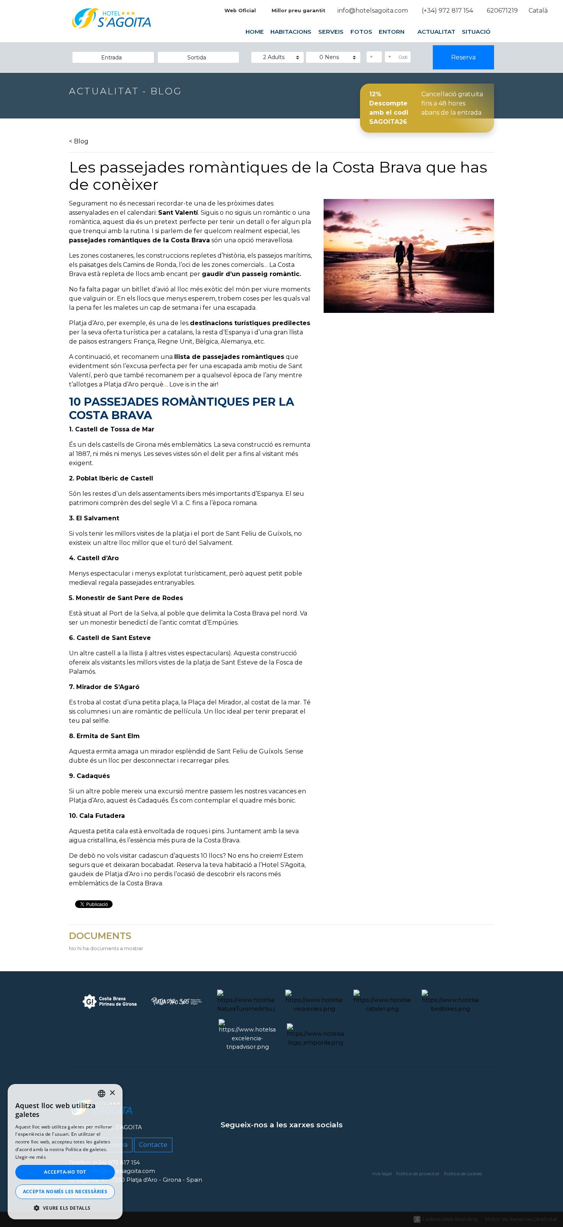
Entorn (392, 31)
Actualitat (436, 31)
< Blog (78, 141)
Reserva (463, 57)
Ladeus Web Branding (450, 1219)
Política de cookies (463, 1173)
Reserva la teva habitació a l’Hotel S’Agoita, (241, 864)
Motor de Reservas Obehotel (521, 1219)
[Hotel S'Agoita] (111, 24)
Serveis (331, 31)
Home (254, 31)
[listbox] (101, 1093)
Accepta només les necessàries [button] (65, 1191)
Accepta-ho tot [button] (65, 1172)
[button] (65, 1208)
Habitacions (290, 31)
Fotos (361, 31)
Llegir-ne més (30, 1157)
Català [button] (539, 10)
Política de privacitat (418, 1173)
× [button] (112, 1093)
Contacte (153, 1144)
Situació (476, 31)
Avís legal (382, 1173)
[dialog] (65, 1151)
